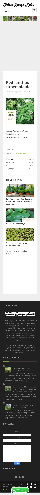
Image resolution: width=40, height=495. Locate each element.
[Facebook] (31, 484)
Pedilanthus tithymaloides (19, 84)
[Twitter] (35, 484)
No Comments (17, 94)
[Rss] (27, 484)
